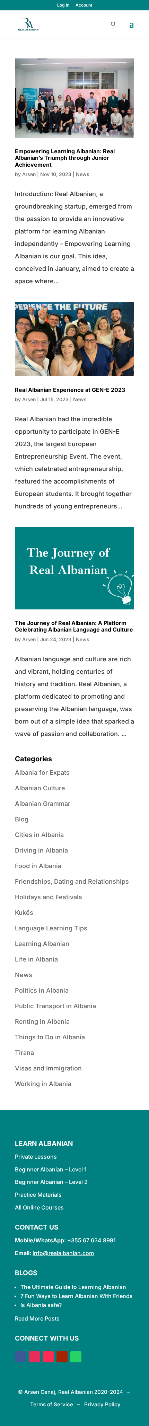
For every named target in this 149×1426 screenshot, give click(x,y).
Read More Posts (37, 1318)
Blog (21, 819)
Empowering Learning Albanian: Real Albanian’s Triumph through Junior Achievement (65, 158)
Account (84, 5)
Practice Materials (38, 1194)
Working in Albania (43, 1083)
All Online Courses (39, 1207)
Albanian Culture (40, 788)
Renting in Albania (42, 1021)
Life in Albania (36, 959)
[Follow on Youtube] (62, 1356)
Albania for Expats (42, 772)
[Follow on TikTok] (48, 1356)
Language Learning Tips (51, 928)
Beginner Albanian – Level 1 (51, 1169)
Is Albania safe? (41, 1304)
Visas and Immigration (48, 1068)
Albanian (114, 1287)
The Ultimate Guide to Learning (61, 1287)
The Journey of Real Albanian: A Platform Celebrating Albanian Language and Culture (74, 626)
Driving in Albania (41, 850)
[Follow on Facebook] (20, 1356)
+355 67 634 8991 (91, 1240)
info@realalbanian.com (63, 1253)
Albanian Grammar (42, 803)
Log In (63, 5)
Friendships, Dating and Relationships (72, 881)
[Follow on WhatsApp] (75, 1356)
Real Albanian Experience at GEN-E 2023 (70, 389)
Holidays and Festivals (48, 897)
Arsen (29, 174)
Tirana (24, 1052)
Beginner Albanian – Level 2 (51, 1181)
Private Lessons (36, 1156)
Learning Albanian (42, 943)
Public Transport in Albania (55, 1006)
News (82, 174)
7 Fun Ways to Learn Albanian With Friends (76, 1295)
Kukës (24, 912)
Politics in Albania (42, 990)
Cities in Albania (39, 834)
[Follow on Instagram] (34, 1356)
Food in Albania (38, 866)
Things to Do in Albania (50, 1037)
